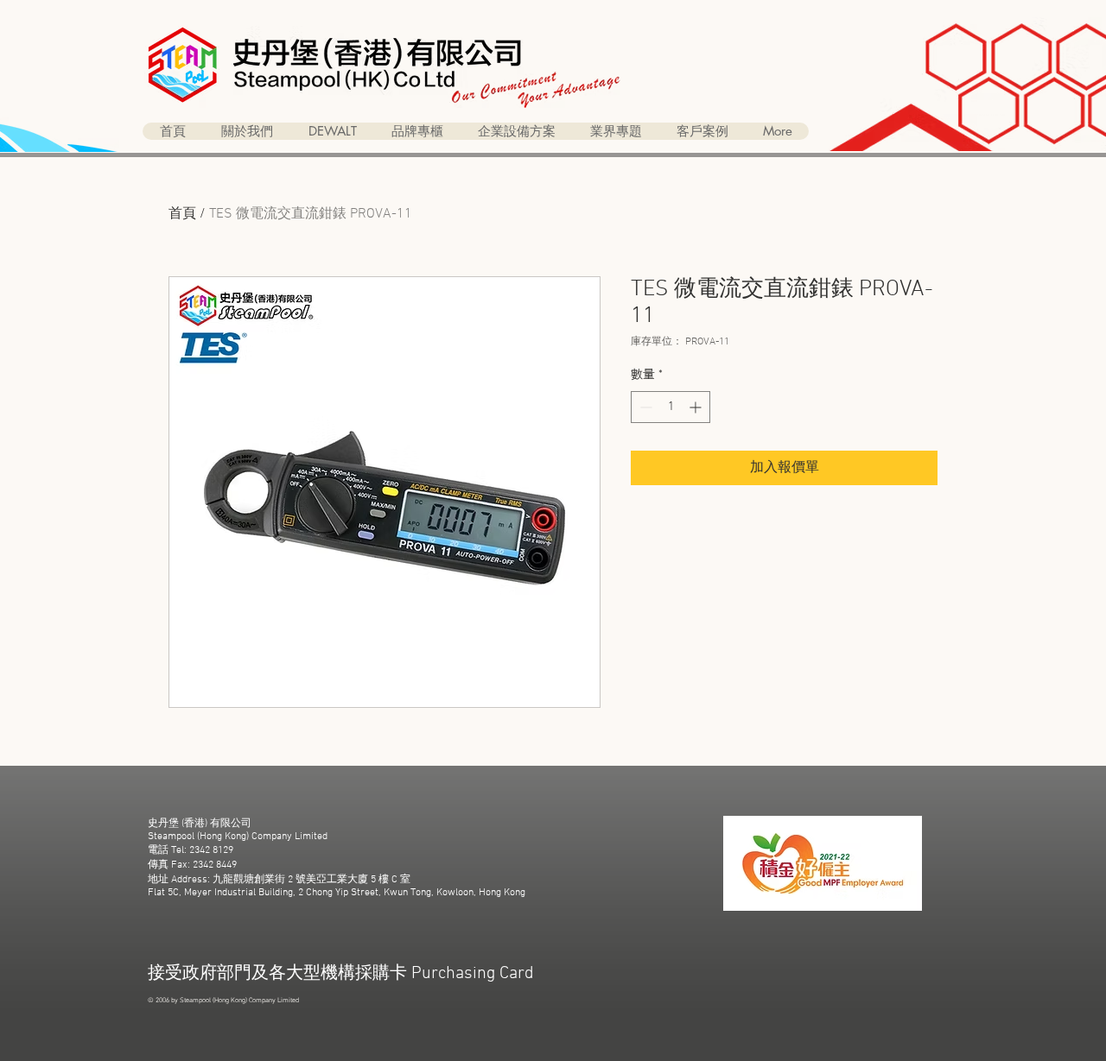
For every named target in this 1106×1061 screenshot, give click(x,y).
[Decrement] (644, 407)
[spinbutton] (670, 407)
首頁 (182, 214)
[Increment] (697, 407)
